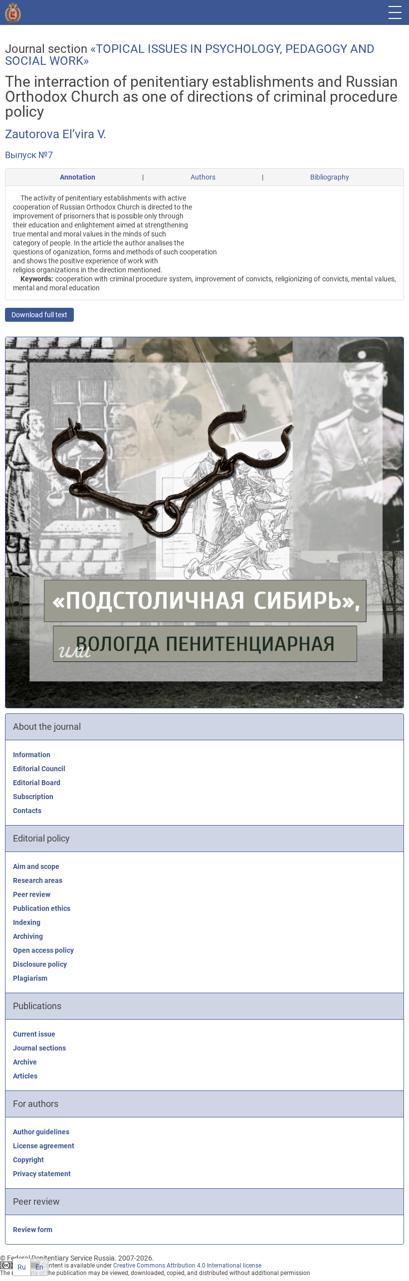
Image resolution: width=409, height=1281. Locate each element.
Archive (25, 1062)
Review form (32, 1230)
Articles (25, 1076)
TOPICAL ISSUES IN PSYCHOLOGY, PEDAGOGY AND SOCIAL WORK (190, 55)
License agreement (43, 1146)
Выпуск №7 (29, 155)
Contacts (27, 811)
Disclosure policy (40, 964)
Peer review (31, 894)
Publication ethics (41, 908)
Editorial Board (36, 783)
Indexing (26, 922)
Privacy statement (42, 1174)
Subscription (33, 797)
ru (21, 1267)
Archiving (28, 936)
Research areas (37, 880)
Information (31, 755)
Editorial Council (39, 769)
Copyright (28, 1160)
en (39, 1267)
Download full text (39, 315)
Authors (203, 177)
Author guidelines (41, 1132)
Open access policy (43, 950)
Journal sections (39, 1048)
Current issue (34, 1034)
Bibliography (329, 177)
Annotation (77, 177)
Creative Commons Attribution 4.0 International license (187, 1265)
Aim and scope (36, 866)
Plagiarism (30, 978)
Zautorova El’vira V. (55, 134)
